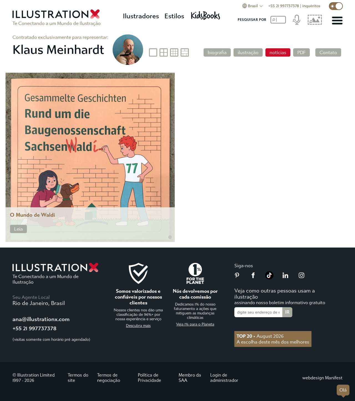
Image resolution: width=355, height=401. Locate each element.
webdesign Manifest (322, 377)
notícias (278, 52)
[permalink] (170, 237)
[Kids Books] (206, 14)
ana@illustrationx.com (41, 319)
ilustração (248, 52)
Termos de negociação (108, 377)
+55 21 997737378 (283, 6)
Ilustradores (141, 16)
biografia (217, 52)
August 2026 (260, 336)
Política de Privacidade (149, 377)
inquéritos (311, 6)
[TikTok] (269, 278)
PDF (301, 52)
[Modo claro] (336, 6)
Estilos (174, 16)
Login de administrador (224, 377)
